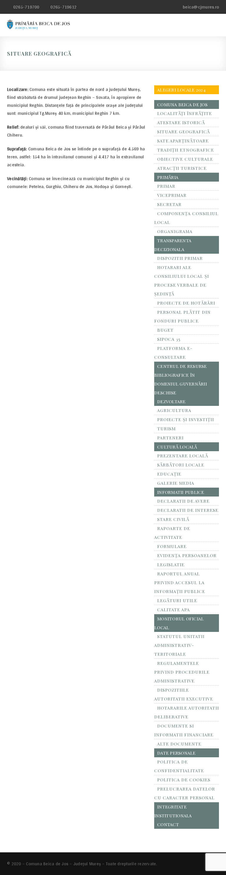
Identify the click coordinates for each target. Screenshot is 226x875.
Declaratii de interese (187, 510)
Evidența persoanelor (187, 555)
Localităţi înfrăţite (184, 113)
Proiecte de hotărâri (186, 303)
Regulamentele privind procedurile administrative (182, 672)
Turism (166, 428)
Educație (169, 474)
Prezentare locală (182, 456)
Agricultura (174, 410)
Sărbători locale (180, 465)
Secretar (169, 204)
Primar (166, 186)
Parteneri (170, 438)
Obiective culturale (185, 159)
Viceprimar (172, 195)
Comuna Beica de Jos (182, 104)
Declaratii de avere (183, 501)
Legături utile (177, 600)
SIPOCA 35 (168, 339)
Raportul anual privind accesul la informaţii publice (179, 582)
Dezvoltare (171, 401)
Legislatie (171, 564)
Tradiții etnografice (185, 150)
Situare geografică (183, 132)
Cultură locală (177, 447)
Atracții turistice (182, 168)
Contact (168, 824)
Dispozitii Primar (180, 258)
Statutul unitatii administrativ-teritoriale (179, 645)
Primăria (167, 177)
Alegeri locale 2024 (181, 90)
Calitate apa (173, 609)
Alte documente (179, 744)
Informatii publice (180, 492)
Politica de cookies (183, 780)
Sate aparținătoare (183, 141)
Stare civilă (173, 519)
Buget (165, 330)
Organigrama (174, 231)
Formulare (172, 546)
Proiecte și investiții (185, 419)
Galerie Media (175, 483)
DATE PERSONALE (176, 753)
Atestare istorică (181, 122)
